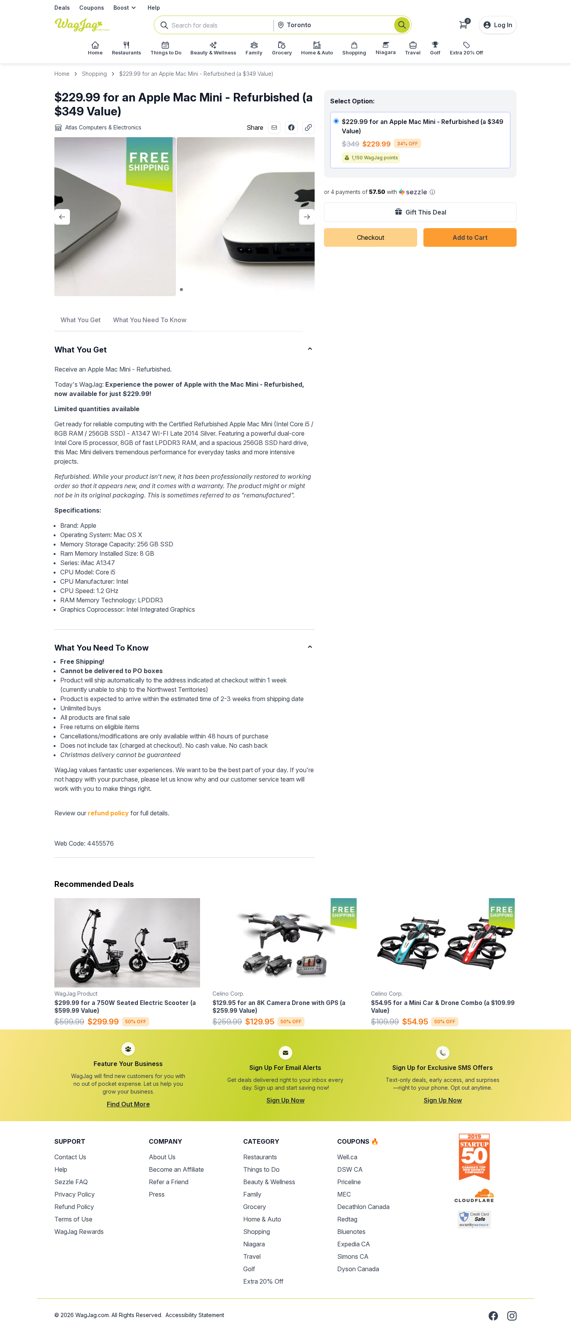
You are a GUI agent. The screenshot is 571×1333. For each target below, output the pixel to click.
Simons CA (353, 1256)
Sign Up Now (285, 1100)
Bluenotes (351, 1231)
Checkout (370, 237)
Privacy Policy (74, 1194)
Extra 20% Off (263, 1281)
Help (154, 7)
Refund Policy (74, 1207)
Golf (249, 1269)
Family (252, 1194)
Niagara (254, 1244)
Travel (252, 1256)
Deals (62, 7)
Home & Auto (262, 1219)
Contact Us (70, 1157)
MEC (344, 1194)
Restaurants (260, 1157)
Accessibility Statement (194, 1315)
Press (157, 1194)
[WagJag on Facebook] (493, 1316)
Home (62, 73)
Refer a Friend (168, 1182)
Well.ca (347, 1157)
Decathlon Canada (363, 1207)
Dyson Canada (358, 1269)
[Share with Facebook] (291, 127)
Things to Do (261, 1169)
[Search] (402, 25)
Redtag (347, 1219)
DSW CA (350, 1169)
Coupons (91, 7)
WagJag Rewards (79, 1231)
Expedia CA (353, 1244)
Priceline (349, 1182)
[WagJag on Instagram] (512, 1316)
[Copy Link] (308, 127)
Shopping (94, 73)
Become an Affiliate (176, 1169)
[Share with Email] (274, 127)
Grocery (254, 1207)
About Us (162, 1157)
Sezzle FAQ (71, 1182)
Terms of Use (73, 1219)
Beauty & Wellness (269, 1182)
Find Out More (128, 1104)
